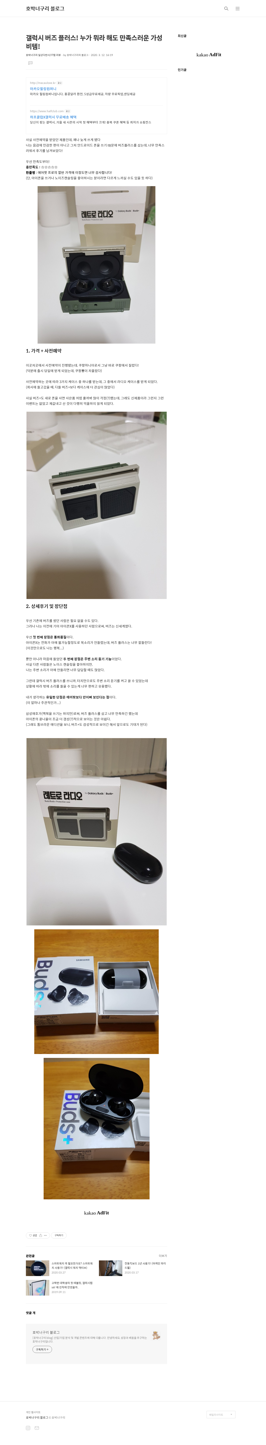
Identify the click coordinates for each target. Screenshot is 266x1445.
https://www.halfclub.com (47, 111)
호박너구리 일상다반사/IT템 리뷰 (43, 55)
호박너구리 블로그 (45, 8)
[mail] (37, 1428)
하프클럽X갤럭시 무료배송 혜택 (53, 117)
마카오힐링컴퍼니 (43, 88)
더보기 (163, 1255)
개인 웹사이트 (33, 1412)
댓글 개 (30, 1312)
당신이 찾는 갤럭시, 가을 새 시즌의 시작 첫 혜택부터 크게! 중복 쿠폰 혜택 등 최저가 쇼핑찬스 (90, 122)
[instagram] (28, 1428)
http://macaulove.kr (42, 82)
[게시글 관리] (45, 1235)
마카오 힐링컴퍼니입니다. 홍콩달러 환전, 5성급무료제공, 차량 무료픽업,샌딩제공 (83, 94)
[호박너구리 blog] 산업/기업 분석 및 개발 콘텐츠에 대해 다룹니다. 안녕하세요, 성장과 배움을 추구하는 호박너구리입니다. (90, 1339)
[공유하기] (40, 1235)
